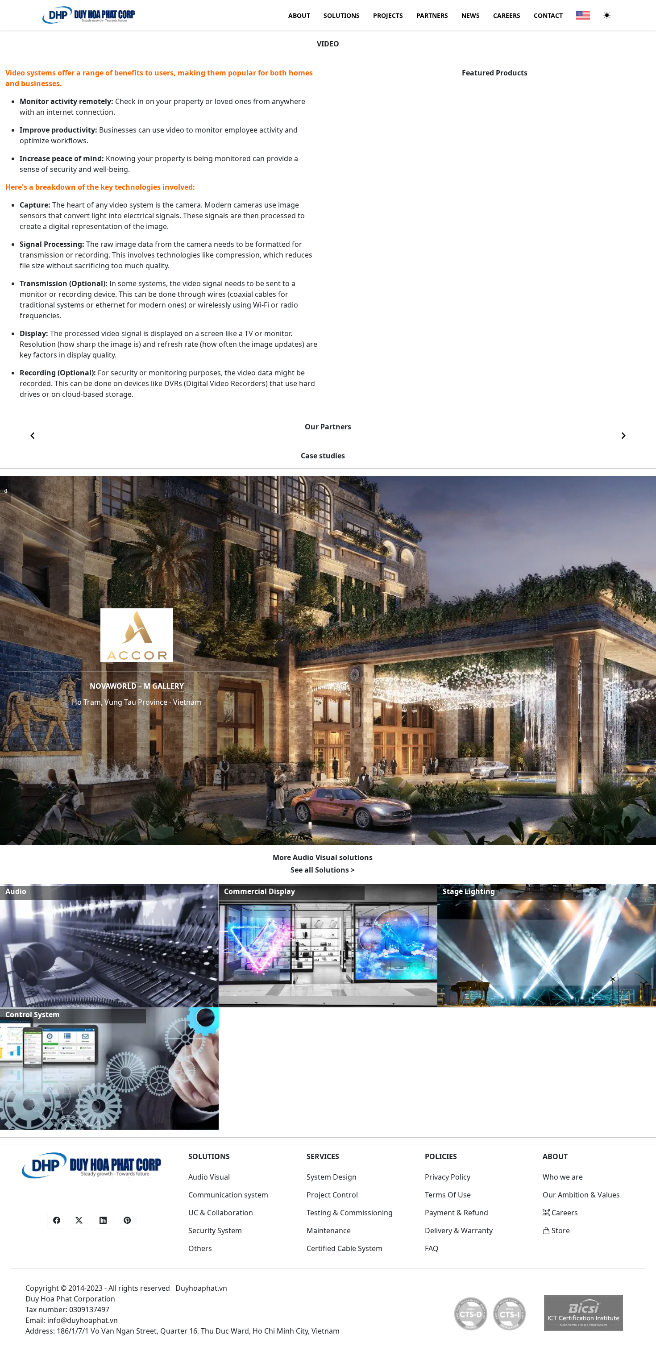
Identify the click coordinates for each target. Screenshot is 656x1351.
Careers (506, 15)
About (299, 15)
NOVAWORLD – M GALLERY (137, 686)
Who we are (563, 1177)
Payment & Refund (456, 1213)
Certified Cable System (344, 1248)
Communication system (228, 1195)
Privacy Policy (447, 1177)
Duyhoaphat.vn (201, 1288)
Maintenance (329, 1230)
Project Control (332, 1195)
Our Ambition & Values (581, 1195)
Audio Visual (209, 1177)
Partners (432, 15)
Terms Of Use (448, 1195)
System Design (332, 1177)
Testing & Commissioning (350, 1213)
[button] (56, 1220)
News (470, 15)
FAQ (432, 1248)
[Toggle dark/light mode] (607, 15)
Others (200, 1248)
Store (560, 1230)
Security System (215, 1230)
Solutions (342, 15)
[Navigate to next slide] (623, 435)
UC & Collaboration (220, 1213)
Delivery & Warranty (459, 1230)
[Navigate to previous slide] (32, 435)
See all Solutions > (323, 870)
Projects (388, 15)
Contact (548, 15)
